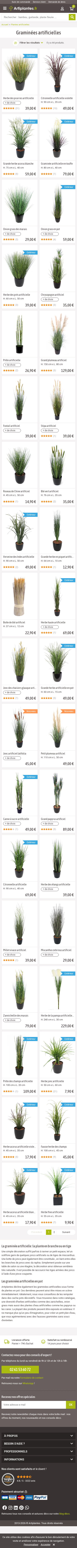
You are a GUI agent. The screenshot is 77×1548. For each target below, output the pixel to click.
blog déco (64, 1513)
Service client (39, 2)
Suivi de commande (21, 2)
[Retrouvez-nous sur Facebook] (4, 1508)
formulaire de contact (31, 1378)
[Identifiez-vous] (62, 9)
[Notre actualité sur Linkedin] (15, 1508)
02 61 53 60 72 (20, 1369)
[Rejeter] (53, 1544)
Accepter (45, 1544)
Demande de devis (56, 2)
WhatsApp (27, 1383)
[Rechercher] (72, 17)
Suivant (66, 1232)
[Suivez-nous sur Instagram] (9, 1508)
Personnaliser (31, 1544)
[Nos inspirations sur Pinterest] (21, 1508)
